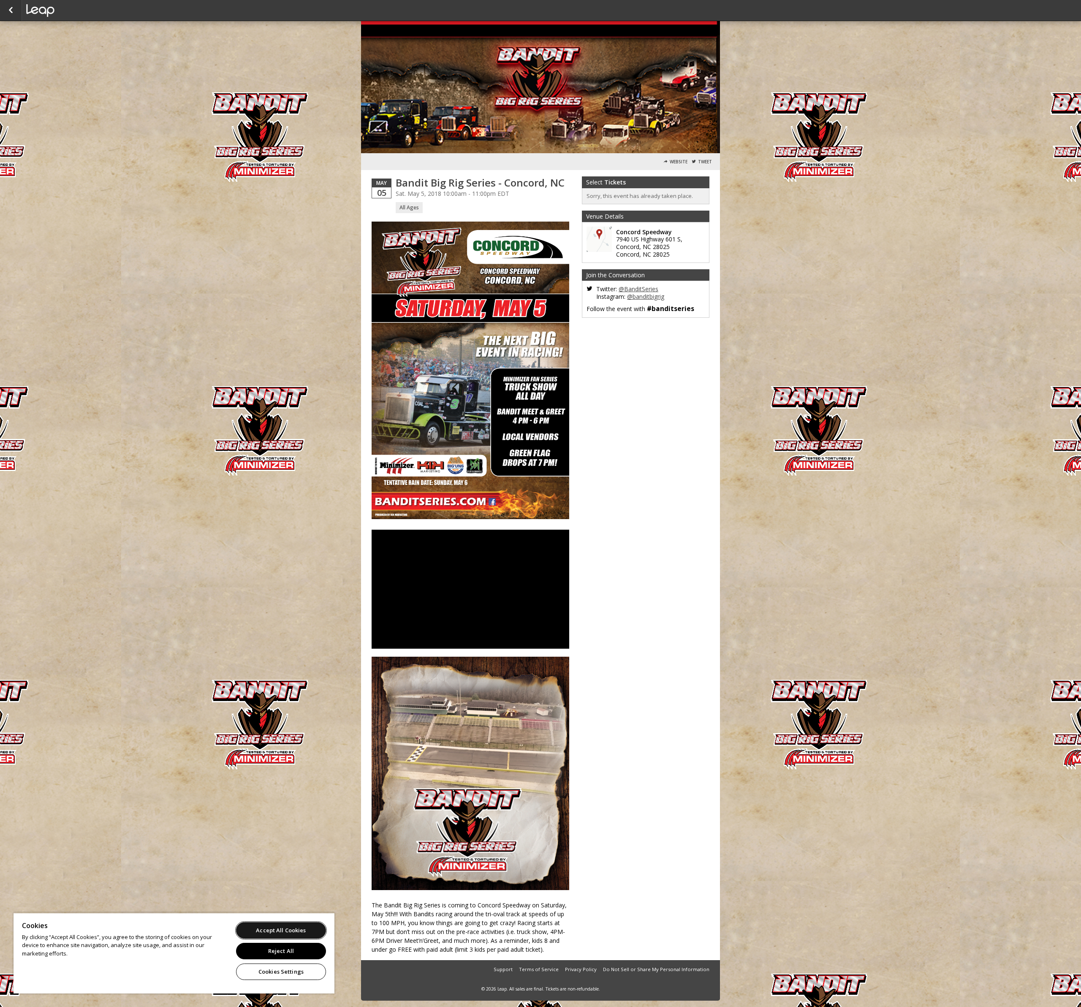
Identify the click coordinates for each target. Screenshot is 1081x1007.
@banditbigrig (645, 296)
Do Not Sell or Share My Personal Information (656, 969)
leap (68, 10)
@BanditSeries (638, 289)
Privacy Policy (581, 969)
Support (503, 969)
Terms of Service (539, 969)
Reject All (281, 951)
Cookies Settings (281, 971)
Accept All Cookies (281, 930)
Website (678, 162)
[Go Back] (11, 10)
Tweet (705, 162)
